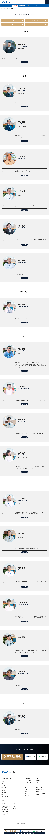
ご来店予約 (15, 808)
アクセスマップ (39, 787)
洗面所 (25, 791)
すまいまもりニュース (5, 811)
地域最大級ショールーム (41, 789)
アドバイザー (36, 21)
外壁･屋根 (26, 795)
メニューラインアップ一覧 (6, 779)
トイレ (25, 789)
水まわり (3, 781)
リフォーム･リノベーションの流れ (6, 813)
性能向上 (3, 790)
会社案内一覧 (38, 778)
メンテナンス (4, 800)
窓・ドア (3, 785)
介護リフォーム (4, 796)
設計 (13, 24)
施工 (36, 24)
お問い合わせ (15, 806)
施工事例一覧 (27, 778)
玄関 (25, 793)
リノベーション (4, 789)
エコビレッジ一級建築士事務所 (41, 794)
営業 (13, 21)
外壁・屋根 (3, 792)
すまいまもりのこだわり (18, 776)
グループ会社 (38, 786)
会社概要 (38, 784)
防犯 (2, 798)
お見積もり (15, 810)
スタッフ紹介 (38, 791)
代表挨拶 (38, 780)
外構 (2, 794)
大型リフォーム (4, 787)
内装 (2, 783)
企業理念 (38, 782)
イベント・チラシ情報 (5, 809)
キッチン (26, 786)
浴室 (25, 787)
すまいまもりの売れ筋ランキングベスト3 (6, 807)
